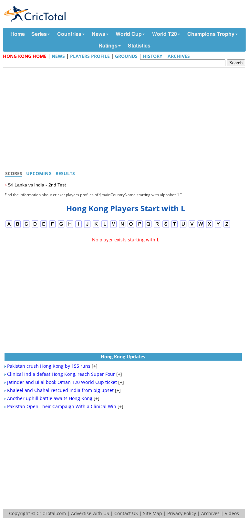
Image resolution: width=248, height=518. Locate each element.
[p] (139, 227)
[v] (192, 227)
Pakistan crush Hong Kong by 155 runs (48, 366)
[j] (87, 227)
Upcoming (39, 173)
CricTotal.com (51, 513)
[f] (52, 227)
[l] (104, 227)
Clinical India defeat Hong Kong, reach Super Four (61, 374)
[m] (113, 227)
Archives (179, 56)
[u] (183, 227)
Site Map (152, 513)
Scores (13, 173)
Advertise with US (90, 513)
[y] (218, 227)
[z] (226, 227)
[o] (131, 227)
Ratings (108, 45)
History (152, 56)
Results (65, 173)
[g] (61, 227)
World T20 (164, 33)
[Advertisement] (125, 118)
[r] (157, 227)
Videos (232, 513)
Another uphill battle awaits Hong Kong (49, 398)
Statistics (139, 45)
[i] (78, 227)
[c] (26, 227)
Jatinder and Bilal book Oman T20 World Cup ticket (62, 382)
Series (39, 33)
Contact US (126, 513)
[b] (17, 227)
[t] (174, 227)
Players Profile (90, 56)
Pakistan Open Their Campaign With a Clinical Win (61, 406)
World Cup (129, 33)
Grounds (126, 56)
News (98, 33)
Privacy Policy (181, 513)
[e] (43, 227)
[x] (209, 227)
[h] (70, 227)
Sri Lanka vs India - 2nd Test (37, 184)
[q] (148, 227)
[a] (9, 227)
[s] (165, 227)
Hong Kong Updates (123, 357)
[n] (122, 227)
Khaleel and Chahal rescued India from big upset (60, 390)
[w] (200, 227)
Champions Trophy (210, 33)
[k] (96, 227)
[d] (35, 227)
